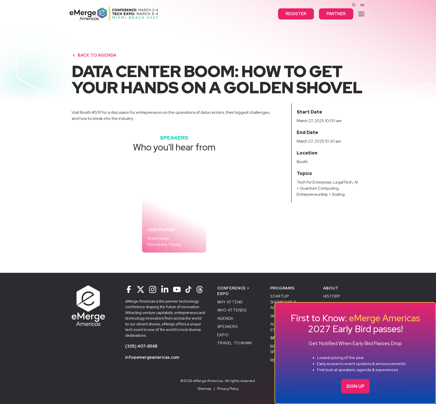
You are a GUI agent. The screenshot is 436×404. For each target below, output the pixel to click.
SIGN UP (355, 386)
